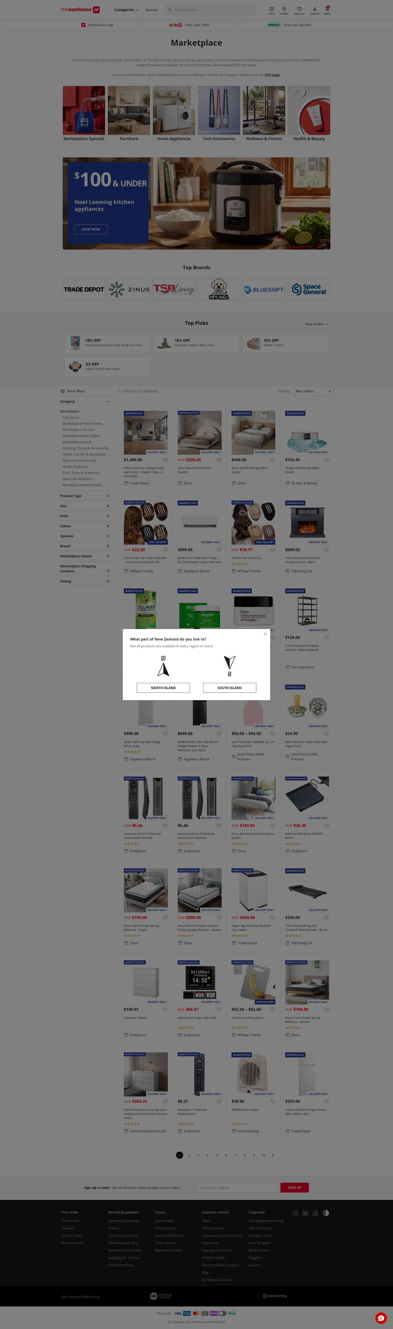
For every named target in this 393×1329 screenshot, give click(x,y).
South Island (230, 688)
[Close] (265, 634)
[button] (381, 1318)
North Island (163, 688)
